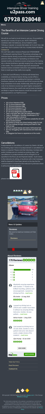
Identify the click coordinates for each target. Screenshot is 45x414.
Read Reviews (14, 365)
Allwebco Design (22, 397)
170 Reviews (16, 260)
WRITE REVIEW (29, 354)
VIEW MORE (22, 348)
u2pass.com (30, 395)
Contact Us (5, 50)
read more (28, 293)
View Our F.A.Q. (14, 362)
